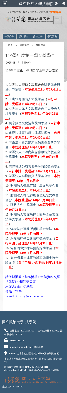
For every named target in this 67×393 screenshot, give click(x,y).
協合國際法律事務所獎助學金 (31, 248)
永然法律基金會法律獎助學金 (31, 238)
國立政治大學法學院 (36, 3)
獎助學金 (23, 36)
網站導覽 (43, 12)
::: (5, 11)
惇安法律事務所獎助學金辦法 (31, 229)
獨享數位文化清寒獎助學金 (28, 123)
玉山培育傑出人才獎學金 (26, 99)
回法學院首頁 (14, 12)
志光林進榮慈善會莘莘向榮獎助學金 (34, 166)
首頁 (10, 45)
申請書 (16, 89)
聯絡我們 (38, 347)
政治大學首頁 (30, 12)
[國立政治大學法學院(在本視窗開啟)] (28, 19)
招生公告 (38, 36)
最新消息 (24, 45)
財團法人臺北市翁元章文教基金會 (34, 185)
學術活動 (52, 36)
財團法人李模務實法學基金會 (30, 176)
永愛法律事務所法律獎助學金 (30, 133)
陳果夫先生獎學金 (23, 205)
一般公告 (9, 36)
